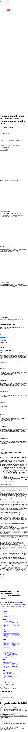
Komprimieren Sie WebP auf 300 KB (11, 644)
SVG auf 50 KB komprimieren (10, 673)
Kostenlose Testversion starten (7, 715)
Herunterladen (4, 149)
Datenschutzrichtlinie (7, 681)
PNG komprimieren (7, 631)
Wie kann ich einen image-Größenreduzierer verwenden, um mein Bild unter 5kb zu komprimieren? (14, 563)
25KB (16, 604)
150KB (8, 606)
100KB (5, 606)
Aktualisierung (3, 598)
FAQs (4, 612)
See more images (4, 344)
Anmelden (12, 10)
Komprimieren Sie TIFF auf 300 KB (11, 665)
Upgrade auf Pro (4, 362)
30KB (20, 604)
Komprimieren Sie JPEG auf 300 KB (11, 624)
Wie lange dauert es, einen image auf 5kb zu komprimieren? (12, 523)
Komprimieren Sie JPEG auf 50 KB (11, 622)
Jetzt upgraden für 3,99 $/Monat (20, 715)
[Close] (7, 687)
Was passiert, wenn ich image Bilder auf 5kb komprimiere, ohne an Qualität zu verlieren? (14, 537)
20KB (13, 604)
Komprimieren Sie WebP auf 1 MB (11, 645)
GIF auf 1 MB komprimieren (9, 656)
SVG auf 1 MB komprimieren (9, 676)
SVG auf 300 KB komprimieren (10, 675)
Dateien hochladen (5, 147)
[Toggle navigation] (7, 1)
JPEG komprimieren (7, 621)
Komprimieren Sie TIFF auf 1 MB (11, 666)
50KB (1, 606)
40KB (23, 604)
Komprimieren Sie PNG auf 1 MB (11, 635)
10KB (6, 604)
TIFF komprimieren (7, 662)
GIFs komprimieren (7, 652)
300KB (16, 606)
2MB (23, 606)
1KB (1, 604)
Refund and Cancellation (9, 615)
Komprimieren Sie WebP (9, 642)
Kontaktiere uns (6, 616)
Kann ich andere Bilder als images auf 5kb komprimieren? (12, 551)
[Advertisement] (14, 164)
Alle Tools (5, 7)
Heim (4, 679)
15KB (10, 604)
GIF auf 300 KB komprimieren (10, 654)
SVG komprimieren (7, 672)
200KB (12, 606)
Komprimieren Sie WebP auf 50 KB (11, 643)
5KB (4, 604)
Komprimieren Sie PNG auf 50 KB (11, 633)
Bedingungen (6, 613)
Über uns (5, 611)
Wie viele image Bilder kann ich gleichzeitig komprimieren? (12, 502)
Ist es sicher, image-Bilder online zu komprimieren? (11, 512)
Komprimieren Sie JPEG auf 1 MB (11, 625)
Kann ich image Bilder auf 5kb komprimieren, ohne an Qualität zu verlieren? (14, 488)
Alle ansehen (6, 626)
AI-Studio (6, 10)
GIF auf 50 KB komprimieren (9, 653)
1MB (20, 606)
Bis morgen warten (4, 717)
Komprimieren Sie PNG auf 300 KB (11, 634)
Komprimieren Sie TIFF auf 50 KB (11, 663)
